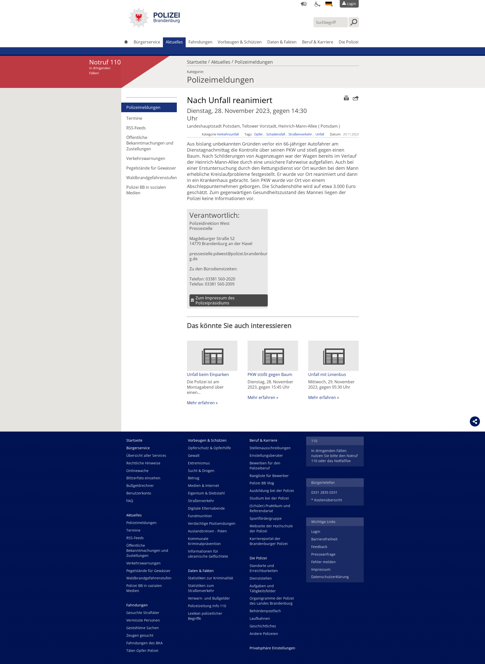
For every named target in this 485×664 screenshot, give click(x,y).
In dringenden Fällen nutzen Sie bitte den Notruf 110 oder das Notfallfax (334, 455)
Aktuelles (174, 42)
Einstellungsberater (266, 455)
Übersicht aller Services (146, 455)
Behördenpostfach (265, 610)
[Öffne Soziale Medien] (475, 421)
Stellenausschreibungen (270, 447)
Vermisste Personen (143, 620)
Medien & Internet (203, 485)
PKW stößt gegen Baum (270, 374)
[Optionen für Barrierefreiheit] (316, 4)
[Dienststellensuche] (304, 4)
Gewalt (194, 455)
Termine (134, 118)
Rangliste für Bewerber (269, 475)
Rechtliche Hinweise (143, 463)
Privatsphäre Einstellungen (272, 648)
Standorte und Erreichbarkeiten (264, 568)
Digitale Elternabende (206, 508)
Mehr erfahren (201, 402)
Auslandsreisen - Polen (207, 531)
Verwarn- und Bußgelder (209, 598)
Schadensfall (275, 134)
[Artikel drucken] (345, 98)
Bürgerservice (147, 42)
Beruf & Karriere (317, 42)
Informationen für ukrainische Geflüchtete (208, 554)
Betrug (193, 478)
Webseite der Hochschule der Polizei (271, 528)
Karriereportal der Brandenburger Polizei (269, 541)
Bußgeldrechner (140, 485)
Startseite (197, 60)
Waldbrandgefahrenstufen (151, 177)
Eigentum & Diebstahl (206, 493)
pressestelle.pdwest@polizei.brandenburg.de (228, 256)
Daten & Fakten (282, 42)
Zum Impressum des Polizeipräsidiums (215, 300)
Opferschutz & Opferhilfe (209, 447)
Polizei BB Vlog (262, 483)
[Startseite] (126, 42)
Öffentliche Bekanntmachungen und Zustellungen (149, 143)
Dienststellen (261, 578)
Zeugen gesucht (139, 635)
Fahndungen (200, 42)
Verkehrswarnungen (145, 158)
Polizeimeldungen (254, 60)
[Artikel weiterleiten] (354, 98)
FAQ (129, 500)
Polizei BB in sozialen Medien (146, 190)
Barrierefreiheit (324, 539)
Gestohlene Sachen (142, 627)
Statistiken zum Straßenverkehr (201, 588)
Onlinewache (137, 470)
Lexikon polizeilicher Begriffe (205, 616)
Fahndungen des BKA (144, 643)
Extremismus (199, 463)
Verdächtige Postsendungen (211, 523)
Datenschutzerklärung (330, 576)
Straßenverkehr (300, 134)
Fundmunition (200, 515)
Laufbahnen (260, 618)
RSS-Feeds (136, 128)
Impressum (320, 569)
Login (315, 531)
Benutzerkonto (138, 493)
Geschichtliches (263, 626)
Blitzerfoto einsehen (143, 478)
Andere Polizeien (264, 633)
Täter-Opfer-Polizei (142, 650)
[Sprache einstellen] (328, 4)
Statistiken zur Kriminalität (210, 578)
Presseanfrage (323, 554)
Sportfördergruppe (266, 518)
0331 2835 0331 (324, 492)
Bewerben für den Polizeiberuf (265, 465)
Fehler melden (323, 561)
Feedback (319, 546)
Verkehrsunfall (228, 134)
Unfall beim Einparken (208, 374)
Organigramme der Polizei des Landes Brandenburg (272, 601)
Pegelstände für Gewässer (151, 168)
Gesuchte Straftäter (142, 612)
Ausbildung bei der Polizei (272, 490)
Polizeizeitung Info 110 (207, 605)
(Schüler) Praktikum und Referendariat (270, 508)
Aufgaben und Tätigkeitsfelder (263, 588)
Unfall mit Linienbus (327, 374)
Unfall (320, 134)
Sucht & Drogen (201, 470)
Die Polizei (348, 42)
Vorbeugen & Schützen (240, 42)
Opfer (258, 134)
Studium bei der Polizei (269, 498)
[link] (154, 26)
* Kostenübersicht (326, 499)
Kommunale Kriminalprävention (204, 541)
